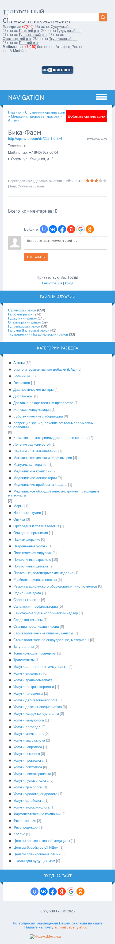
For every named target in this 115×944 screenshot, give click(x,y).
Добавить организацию (86, 116)
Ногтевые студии (27, 513)
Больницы (21, 376)
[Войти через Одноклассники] (90, 229)
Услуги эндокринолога (31, 807)
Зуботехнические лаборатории (38, 416)
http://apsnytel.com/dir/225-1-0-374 (35, 139)
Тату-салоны (23, 647)
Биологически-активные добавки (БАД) (44, 369)
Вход (69, 283)
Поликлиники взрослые (32, 560)
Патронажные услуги (30, 546)
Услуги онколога (26, 754)
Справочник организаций (45, 112)
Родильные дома (27, 593)
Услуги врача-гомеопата (32, 680)
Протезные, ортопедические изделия (43, 573)
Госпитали (21, 383)
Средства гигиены (28, 620)
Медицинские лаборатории (35, 478)
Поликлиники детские (30, 566)
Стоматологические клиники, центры (43, 633)
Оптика (19, 519)
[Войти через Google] (80, 229)
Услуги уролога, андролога (35, 794)
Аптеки (13, 120)
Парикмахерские (26, 539)
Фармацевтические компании (36, 814)
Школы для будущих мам (34, 861)
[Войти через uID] (44, 229)
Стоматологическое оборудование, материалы (51, 640)
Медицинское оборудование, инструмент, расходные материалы (53, 493)
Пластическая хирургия (32, 553)
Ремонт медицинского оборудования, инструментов (55, 586)
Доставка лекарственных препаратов (43, 403)
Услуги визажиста (27, 673)
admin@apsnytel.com (72, 927)
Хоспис (19, 834)
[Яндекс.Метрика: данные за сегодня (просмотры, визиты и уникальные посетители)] (45, 936)
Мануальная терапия (30, 464)
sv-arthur (55, 181)
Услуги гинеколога (28, 693)
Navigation (26, 97)
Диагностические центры (33, 390)
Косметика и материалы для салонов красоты (50, 438)
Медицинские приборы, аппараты (40, 485)
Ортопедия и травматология (36, 526)
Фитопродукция (25, 827)
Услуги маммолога (28, 734)
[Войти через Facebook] (62, 229)
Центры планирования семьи (36, 854)
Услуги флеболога (28, 801)
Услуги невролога (27, 747)
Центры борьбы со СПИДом (35, 847)
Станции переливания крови (36, 627)
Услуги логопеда (26, 727)
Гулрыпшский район (24, 326)
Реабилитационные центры (35, 580)
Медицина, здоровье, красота (35, 116)
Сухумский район (31, 186)
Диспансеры (23, 396)
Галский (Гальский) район (28, 330)
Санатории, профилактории (35, 606)
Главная (14, 112)
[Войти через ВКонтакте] (53, 229)
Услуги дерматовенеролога (35, 700)
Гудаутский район (22, 318)
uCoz (57, 916)
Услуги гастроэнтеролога (33, 687)
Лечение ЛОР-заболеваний (35, 451)
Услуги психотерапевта (32, 774)
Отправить (36, 257)
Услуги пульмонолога (30, 780)
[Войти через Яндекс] (71, 229)
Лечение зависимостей (32, 444)
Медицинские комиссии (32, 471)
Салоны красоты (26, 600)
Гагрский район (20, 314)
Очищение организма (30, 533)
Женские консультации (32, 410)
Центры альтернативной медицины (41, 841)
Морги (18, 506)
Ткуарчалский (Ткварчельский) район (38, 334)
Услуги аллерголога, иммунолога (40, 667)
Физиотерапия (24, 821)
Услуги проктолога (28, 760)
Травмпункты (23, 660)
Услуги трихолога (27, 787)
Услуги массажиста (29, 740)
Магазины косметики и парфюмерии (42, 458)
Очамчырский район (24, 322)
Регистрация (52, 283)
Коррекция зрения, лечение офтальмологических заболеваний (51, 425)
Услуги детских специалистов (37, 707)
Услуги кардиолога (28, 720)
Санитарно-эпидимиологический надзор (45, 613)
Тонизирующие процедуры (34, 653)
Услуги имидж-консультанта (36, 714)
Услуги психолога (27, 767)
